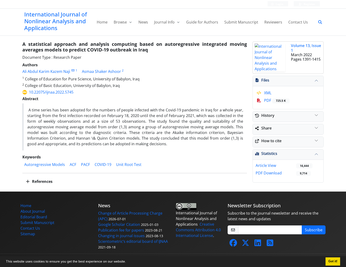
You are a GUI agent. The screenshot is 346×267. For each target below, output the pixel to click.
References (41, 181)
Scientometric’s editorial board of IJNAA (133, 241)
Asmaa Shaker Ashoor (101, 71)
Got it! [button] (332, 261)
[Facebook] (233, 244)
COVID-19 (103, 164)
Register (309, 4)
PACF (85, 164)
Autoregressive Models (44, 164)
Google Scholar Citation (119, 224)
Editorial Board (33, 217)
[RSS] (270, 244)
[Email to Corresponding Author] (73, 70)
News (143, 22)
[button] (127, 262)
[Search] (318, 22)
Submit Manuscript (241, 22)
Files (265, 80)
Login (279, 4)
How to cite (271, 140)
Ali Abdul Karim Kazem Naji (46, 71)
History (267, 115)
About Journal (32, 211)
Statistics (269, 153)
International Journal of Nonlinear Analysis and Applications (55, 21)
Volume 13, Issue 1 (306, 48)
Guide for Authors (202, 22)
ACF (73, 164)
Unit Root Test (128, 164)
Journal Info (165, 22)
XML (267, 92)
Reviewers (273, 22)
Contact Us (298, 22)
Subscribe (313, 229)
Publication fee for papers (121, 230)
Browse (121, 22)
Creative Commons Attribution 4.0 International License (198, 230)
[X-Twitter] (245, 244)
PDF (274, 100)
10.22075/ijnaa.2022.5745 (51, 92)
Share (266, 128)
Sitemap (27, 233)
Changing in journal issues (121, 235)
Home (102, 22)
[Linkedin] (257, 244)
